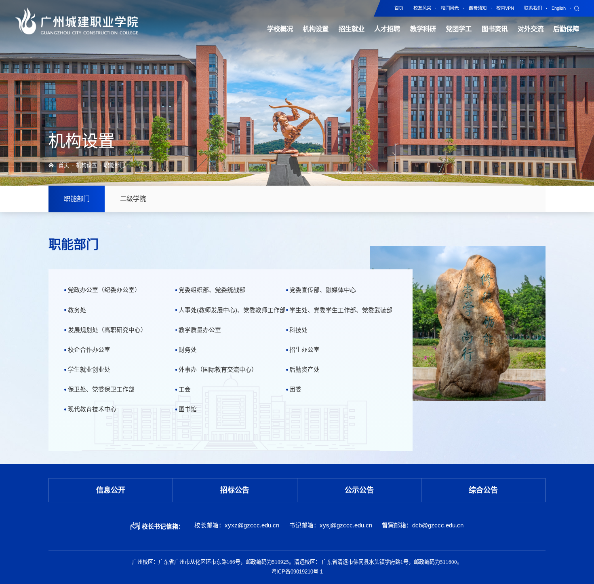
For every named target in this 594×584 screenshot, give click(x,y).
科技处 (298, 330)
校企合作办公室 (89, 350)
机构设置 (86, 165)
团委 (295, 389)
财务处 (188, 350)
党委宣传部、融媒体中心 (322, 290)
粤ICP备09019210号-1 (297, 572)
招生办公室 (304, 350)
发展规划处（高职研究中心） (107, 330)
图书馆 (188, 409)
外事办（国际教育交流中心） (218, 369)
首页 (64, 165)
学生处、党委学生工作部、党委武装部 (340, 310)
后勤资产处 (304, 369)
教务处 (77, 310)
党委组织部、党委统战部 (212, 290)
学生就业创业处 (89, 369)
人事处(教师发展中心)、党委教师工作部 (232, 310)
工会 (185, 389)
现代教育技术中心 (92, 409)
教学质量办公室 (200, 330)
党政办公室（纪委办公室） (104, 290)
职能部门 (114, 165)
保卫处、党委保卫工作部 (101, 389)
